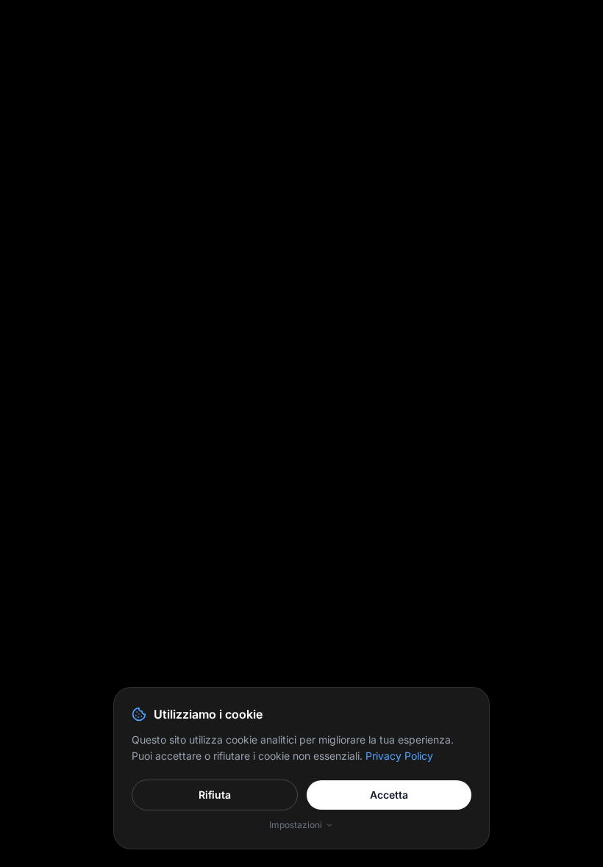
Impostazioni (295, 824)
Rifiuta (215, 794)
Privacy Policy (399, 755)
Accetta (389, 794)
